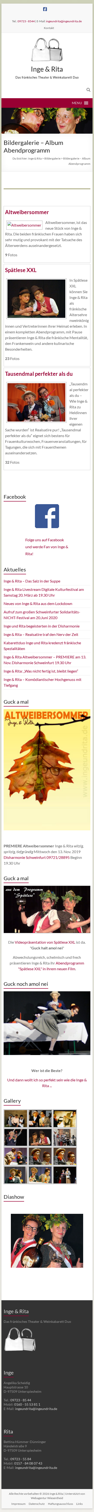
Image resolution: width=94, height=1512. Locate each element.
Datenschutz (37, 1504)
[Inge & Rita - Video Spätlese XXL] (47, 909)
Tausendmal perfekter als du (39, 374)
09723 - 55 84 (20, 1459)
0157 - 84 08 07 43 (28, 1463)
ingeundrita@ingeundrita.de (64, 21)
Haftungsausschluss (60, 1504)
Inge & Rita (47, 69)
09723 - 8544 (26, 21)
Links (79, 1504)
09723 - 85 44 (20, 1400)
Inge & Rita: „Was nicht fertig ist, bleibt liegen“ (41, 671)
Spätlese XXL (20, 270)
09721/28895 (58, 857)
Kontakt (49, 28)
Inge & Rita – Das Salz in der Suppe (32, 581)
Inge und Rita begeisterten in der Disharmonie (42, 626)
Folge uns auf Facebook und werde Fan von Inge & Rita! (46, 546)
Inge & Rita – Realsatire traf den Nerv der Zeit (41, 634)
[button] (77, 103)
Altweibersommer (27, 212)
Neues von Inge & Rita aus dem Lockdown (38, 603)
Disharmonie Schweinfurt (25, 857)
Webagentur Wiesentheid (47, 1498)
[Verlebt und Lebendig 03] (47, 1247)
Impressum (18, 1504)
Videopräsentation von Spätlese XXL (45, 942)
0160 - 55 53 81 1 (27, 1404)
